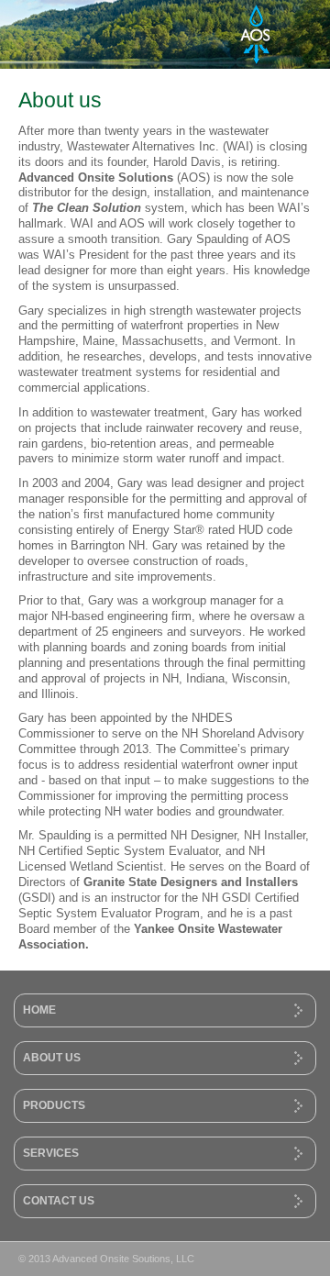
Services (51, 1153)
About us (52, 1057)
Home (39, 1009)
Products (54, 1105)
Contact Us (58, 1200)
